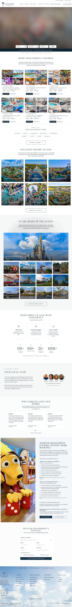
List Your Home (45, 517)
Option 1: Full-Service (28, 555)
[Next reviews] (65, 423)
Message (38, 547)
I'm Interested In (25, 552)
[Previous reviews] (7, 423)
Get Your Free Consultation (36, 558)
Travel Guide (18, 581)
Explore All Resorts (35, 210)
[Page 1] (35, 430)
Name (22, 542)
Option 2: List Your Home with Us (49, 482)
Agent (59, 577)
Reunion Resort (33, 579)
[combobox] (43, 46)
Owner (59, 581)
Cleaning (60, 579)
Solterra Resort (33, 581)
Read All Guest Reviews (36, 432)
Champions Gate (33, 577)
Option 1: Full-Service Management (49, 461)
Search (53, 46)
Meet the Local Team (53, 385)
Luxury (39, 136)
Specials (48, 136)
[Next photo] (5, 83)
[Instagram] (4, 595)
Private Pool (44, 133)
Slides (26, 133)
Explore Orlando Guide (35, 304)
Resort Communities (20, 579)
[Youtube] (6, 595)
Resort (25, 136)
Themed (17, 133)
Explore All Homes (35, 142)
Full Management (59, 517)
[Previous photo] (3, 83)
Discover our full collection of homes (35, 355)
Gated (32, 136)
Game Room (34, 133)
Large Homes (54, 133)
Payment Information (66, 603)
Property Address (25, 537)
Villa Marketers (8, 605)
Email (38, 542)
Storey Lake (32, 583)
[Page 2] (36, 430)
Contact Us (18, 585)
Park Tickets (18, 583)
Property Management (49, 577)
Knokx (17, 605)
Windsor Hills (32, 585)
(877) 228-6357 (59, 0)
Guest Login (68, 0)
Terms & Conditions (56, 603)
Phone (22, 547)
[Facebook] (2, 595)
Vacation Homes (19, 577)
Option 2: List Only (44, 555)
